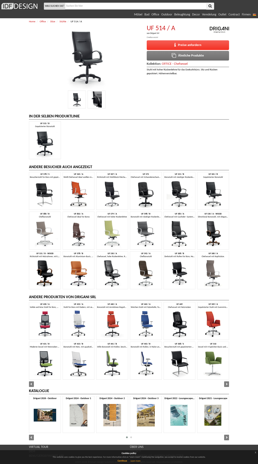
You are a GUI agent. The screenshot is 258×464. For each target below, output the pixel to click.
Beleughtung (182, 14)
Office (155, 14)
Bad (146, 14)
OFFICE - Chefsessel (175, 64)
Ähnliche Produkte (190, 55)
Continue (122, 461)
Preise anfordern (188, 45)
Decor (196, 14)
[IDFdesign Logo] (21, 6)
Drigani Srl (154, 33)
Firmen (246, 14)
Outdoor (166, 14)
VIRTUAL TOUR (38, 447)
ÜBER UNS (136, 447)
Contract (234, 14)
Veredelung (209, 14)
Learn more (135, 461)
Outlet (222, 14)
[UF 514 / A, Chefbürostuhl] (77, 99)
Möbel (138, 14)
